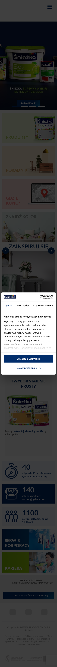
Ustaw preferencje (27, 368)
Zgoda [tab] (8, 305)
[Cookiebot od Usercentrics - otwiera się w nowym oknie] (40, 297)
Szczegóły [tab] (23, 305)
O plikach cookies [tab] (43, 305)
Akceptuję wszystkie (28, 359)
